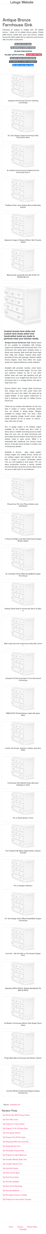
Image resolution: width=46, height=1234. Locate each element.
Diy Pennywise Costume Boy (13, 1150)
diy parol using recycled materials (23, 58)
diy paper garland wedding (14, 54)
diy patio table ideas (34, 54)
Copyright (23, 1229)
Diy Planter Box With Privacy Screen (16, 1115)
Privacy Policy (32, 1227)
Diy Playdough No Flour (12, 1146)
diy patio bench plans (23, 44)
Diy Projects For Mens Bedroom (15, 1155)
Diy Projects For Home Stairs (13, 1124)
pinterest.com (15, 1104)
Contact (20, 1227)
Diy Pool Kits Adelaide (11, 1181)
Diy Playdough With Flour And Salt (15, 1141)
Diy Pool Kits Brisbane (11, 1190)
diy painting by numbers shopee (23, 47)
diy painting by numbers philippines (23, 61)
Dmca (11, 1227)
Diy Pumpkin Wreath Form (13, 1164)
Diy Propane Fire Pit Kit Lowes (14, 1137)
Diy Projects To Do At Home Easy (15, 1128)
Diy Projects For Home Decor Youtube (17, 1199)
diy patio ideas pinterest (23, 51)
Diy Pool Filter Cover (10, 1119)
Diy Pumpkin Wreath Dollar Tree (15, 1159)
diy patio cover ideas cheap (23, 65)
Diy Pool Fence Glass (11, 1177)
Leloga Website (21, 2)
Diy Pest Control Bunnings (12, 1186)
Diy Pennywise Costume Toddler (15, 1195)
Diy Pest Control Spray (11, 1173)
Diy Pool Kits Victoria (10, 1168)
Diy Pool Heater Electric (11, 1133)
